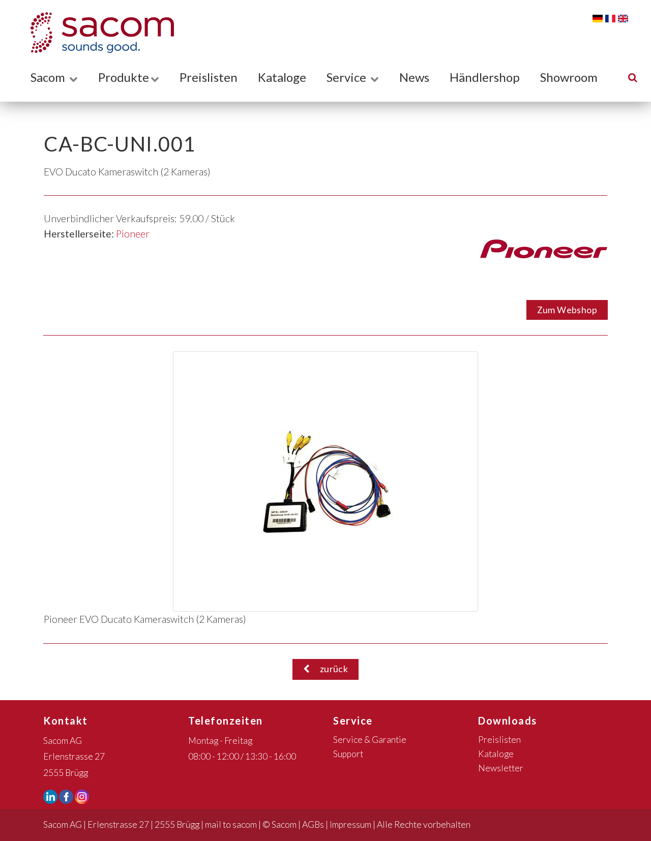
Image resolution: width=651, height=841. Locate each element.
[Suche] (632, 77)
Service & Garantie (369, 739)
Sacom (49, 77)
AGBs (313, 824)
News (414, 77)
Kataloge (282, 77)
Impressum (350, 824)
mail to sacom (231, 824)
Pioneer (133, 233)
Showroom (569, 77)
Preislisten (209, 77)
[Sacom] (97, 32)
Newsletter (500, 768)
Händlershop (485, 77)
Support (348, 753)
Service (348, 77)
